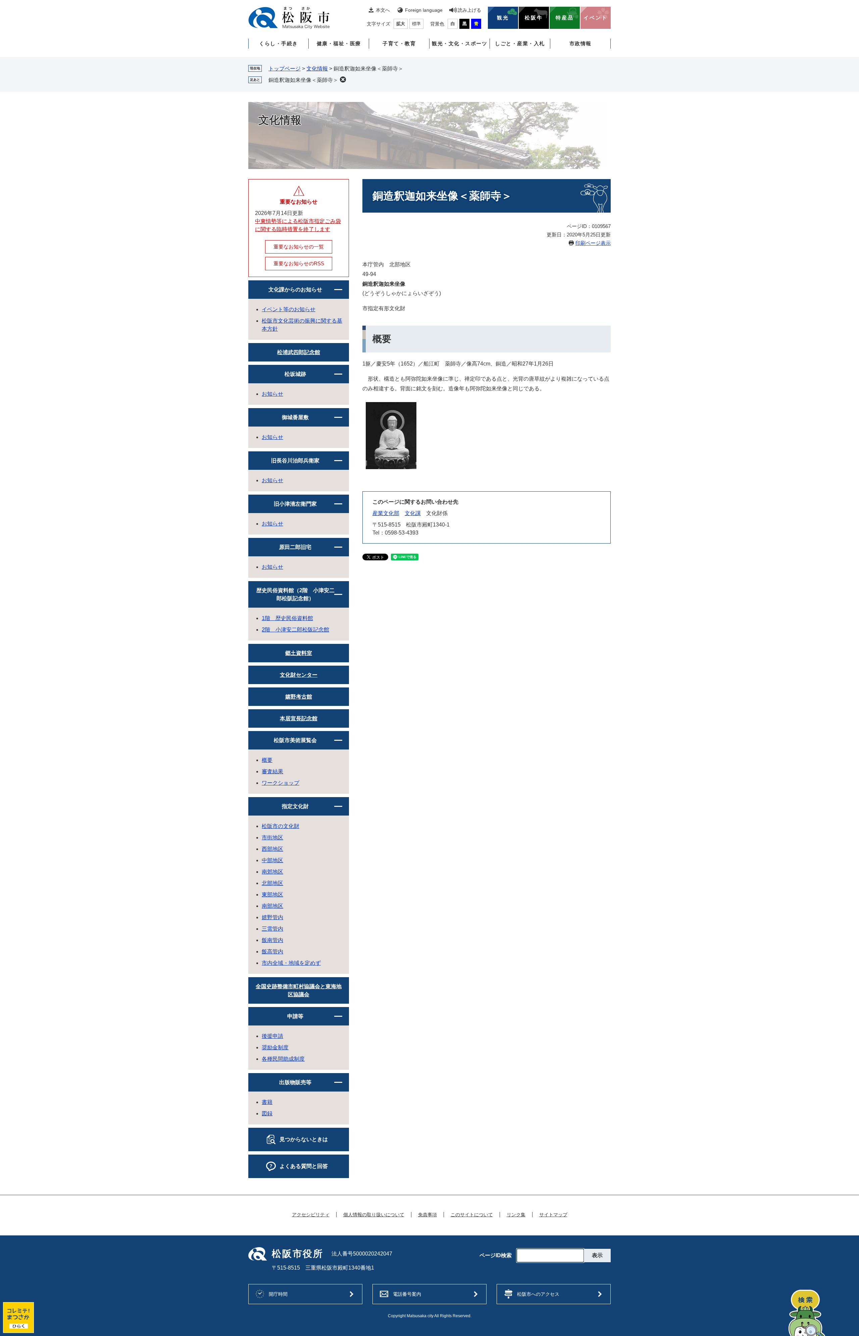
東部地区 (272, 894)
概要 (267, 760)
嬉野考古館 (298, 697)
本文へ (383, 10)
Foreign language (424, 10)
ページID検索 (495, 1255)
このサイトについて (472, 1214)
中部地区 (272, 860)
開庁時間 (278, 1294)
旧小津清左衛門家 (295, 504)
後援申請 (272, 1036)
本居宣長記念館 (298, 718)
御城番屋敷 (295, 417)
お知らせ (272, 394)
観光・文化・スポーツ (459, 43)
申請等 (295, 1016)
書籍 (267, 1102)
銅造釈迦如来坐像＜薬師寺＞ (303, 80)
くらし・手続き (278, 43)
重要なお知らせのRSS (298, 263)
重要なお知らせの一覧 (298, 246)
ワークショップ (280, 783)
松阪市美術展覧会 (295, 740)
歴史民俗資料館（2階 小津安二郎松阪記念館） (295, 594)
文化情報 (317, 68)
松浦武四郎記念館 (298, 352)
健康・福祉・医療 (339, 43)
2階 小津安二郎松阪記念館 (295, 629)
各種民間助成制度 (283, 1059)
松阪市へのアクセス (538, 1294)
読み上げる (469, 10)
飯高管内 (272, 951)
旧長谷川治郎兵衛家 (295, 460)
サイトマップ (553, 1214)
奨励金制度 (275, 1047)
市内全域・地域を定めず (291, 963)
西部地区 (272, 849)
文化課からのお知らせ (295, 289)
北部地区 (272, 883)
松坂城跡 (295, 374)
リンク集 (516, 1214)
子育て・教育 (399, 43)
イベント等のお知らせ (288, 309)
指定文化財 (295, 806)
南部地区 (272, 906)
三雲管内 (272, 929)
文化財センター (298, 675)
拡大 (400, 23)
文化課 (413, 513)
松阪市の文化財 (280, 826)
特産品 (565, 17)
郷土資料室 (298, 653)
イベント (596, 17)
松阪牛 (534, 17)
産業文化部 (385, 513)
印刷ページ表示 (593, 243)
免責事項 (427, 1214)
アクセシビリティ (311, 1214)
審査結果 (272, 771)
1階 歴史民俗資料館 (287, 618)
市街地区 (272, 837)
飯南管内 (272, 940)
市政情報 (580, 43)
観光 (503, 17)
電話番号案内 (407, 1294)
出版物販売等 (295, 1082)
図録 (267, 1113)
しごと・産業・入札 (520, 43)
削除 (343, 79)
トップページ (284, 68)
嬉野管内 (272, 917)
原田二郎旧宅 (295, 547)
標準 (416, 23)
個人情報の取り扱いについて (373, 1214)
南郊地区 (272, 872)
